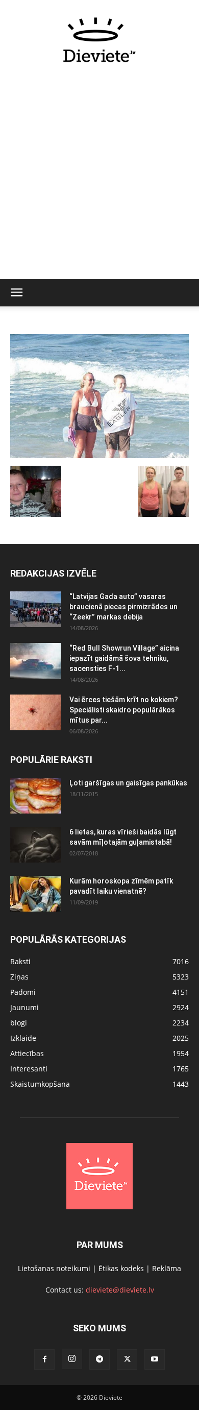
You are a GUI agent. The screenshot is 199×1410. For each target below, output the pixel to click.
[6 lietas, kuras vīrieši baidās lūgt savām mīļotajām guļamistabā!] (35, 845)
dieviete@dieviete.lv (120, 1290)
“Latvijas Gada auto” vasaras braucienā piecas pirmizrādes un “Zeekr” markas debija (123, 606)
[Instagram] (72, 1359)
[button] (16, 292)
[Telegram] (99, 1359)
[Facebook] (44, 1359)
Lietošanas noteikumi (54, 1268)
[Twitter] (127, 1359)
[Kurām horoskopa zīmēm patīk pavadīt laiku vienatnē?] (35, 894)
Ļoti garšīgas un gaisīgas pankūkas (128, 783)
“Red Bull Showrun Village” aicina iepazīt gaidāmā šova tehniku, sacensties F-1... (124, 658)
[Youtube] (154, 1359)
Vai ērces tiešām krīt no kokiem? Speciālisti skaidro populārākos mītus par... (123, 710)
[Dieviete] (99, 39)
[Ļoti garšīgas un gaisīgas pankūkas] (35, 796)
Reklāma (166, 1268)
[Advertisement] (99, 176)
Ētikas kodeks (121, 1268)
